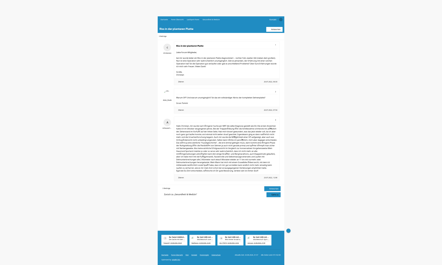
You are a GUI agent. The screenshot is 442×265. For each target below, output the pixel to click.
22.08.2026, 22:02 (233, 243)
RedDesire (195, 243)
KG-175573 (223, 243)
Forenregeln (204, 255)
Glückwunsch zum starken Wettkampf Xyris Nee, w (205, 239)
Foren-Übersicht (177, 255)
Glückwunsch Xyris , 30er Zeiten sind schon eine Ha (261, 239)
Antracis (250, 243)
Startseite (164, 255)
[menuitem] (272, 19)
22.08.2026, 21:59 (259, 243)
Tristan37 (166, 243)
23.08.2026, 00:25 (176, 243)
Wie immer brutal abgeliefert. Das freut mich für (233, 239)
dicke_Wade (167, 100)
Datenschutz (216, 255)
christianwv (167, 53)
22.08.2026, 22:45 (205, 243)
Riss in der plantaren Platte (190, 46)
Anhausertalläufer (167, 128)
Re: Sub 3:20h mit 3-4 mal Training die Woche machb (205, 237)
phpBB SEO (176, 260)
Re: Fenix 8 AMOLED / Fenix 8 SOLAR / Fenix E (177, 237)
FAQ (187, 255)
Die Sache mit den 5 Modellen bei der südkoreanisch (177, 239)
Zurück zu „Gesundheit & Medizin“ (180, 194)
